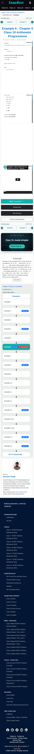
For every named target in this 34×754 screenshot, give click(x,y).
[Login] (30, 3)
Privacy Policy (22, 738)
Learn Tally (9, 701)
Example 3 (7, 320)
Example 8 (16, 365)
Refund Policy (17, 740)
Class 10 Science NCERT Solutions (17, 686)
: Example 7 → (17, 201)
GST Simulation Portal (12, 589)
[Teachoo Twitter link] (17, 730)
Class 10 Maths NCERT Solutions (16, 647)
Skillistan (9, 586)
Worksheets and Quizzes (13, 583)
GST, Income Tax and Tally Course (16, 576)
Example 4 (16, 329)
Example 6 (16, 347)
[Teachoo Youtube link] (21, 730)
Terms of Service (12, 738)
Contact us (20, 736)
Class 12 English (11, 615)
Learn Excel (9, 698)
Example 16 (16, 446)
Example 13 (16, 410)
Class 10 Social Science (13, 608)
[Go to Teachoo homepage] (16, 2)
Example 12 (8, 401)
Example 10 (8, 383)
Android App (10, 517)
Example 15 (16, 437)
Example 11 (8, 392)
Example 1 (7, 302)
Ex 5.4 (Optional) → (16, 454)
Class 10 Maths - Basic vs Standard (16, 717)
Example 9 (7, 374)
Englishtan (9, 714)
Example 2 (16, 311)
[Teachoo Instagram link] (12, 730)
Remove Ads (17, 207)
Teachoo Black (20, 492)
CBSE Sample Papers (12, 720)
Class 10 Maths (10, 598)
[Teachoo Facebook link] (8, 730)
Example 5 (7, 338)
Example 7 (7, 356)
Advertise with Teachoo (17, 742)
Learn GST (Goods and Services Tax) (17, 705)
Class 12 (5, 8)
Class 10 (20, 8)
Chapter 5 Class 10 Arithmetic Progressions (13, 12)
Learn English (10, 695)
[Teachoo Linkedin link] (26, 730)
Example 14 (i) (9, 419)
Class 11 (12, 8)
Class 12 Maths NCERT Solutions (16, 653)
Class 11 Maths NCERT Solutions (16, 650)
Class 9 (27, 8)
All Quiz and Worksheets (17, 219)
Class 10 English (11, 605)
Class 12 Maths (10, 612)
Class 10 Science (11, 602)
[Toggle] (3, 2)
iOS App (8, 520)
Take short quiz (17, 213)
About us (13, 736)
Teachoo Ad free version (13, 579)
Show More (17, 280)
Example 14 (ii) (9, 428)
